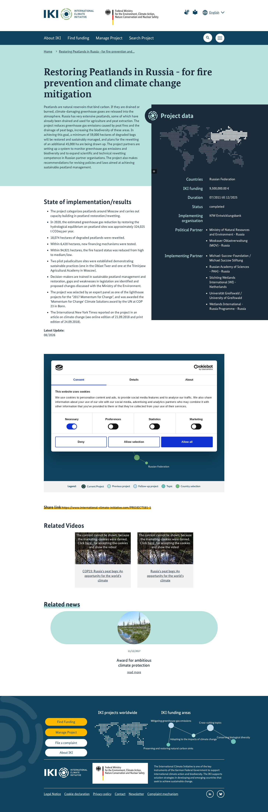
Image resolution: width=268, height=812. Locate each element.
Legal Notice (52, 794)
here (88, 543)
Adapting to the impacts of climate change (193, 739)
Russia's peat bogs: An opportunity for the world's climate (165, 575)
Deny (81, 441)
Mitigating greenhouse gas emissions (171, 720)
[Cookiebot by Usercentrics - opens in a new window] (197, 367)
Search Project (141, 38)
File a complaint (66, 743)
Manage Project (109, 38)
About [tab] (189, 379)
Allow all (187, 441)
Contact (120, 794)
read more (134, 672)
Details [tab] (134, 379)
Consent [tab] (78, 379)
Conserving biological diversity (233, 737)
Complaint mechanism (162, 794)
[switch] (113, 427)
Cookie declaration (77, 794)
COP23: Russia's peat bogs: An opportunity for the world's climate (103, 575)
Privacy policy (102, 794)
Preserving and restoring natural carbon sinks (168, 748)
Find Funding (66, 722)
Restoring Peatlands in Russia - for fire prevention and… (97, 51)
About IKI (52, 38)
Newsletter (136, 794)
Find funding (78, 38)
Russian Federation (158, 466)
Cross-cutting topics (210, 722)
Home (48, 51)
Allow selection (134, 441)
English (214, 12)
